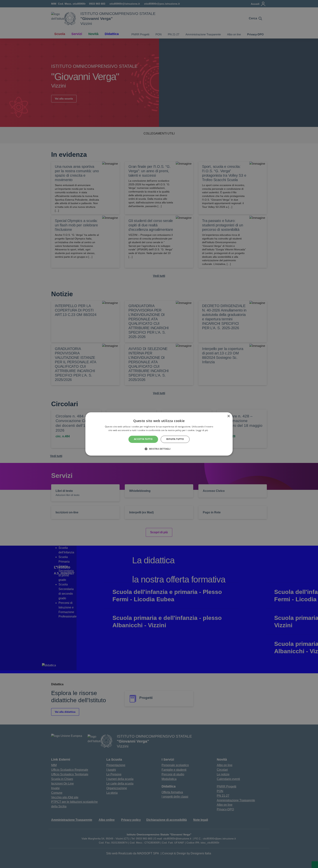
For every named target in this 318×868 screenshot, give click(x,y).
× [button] (228, 416)
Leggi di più (202, 430)
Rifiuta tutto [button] (175, 439)
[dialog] (159, 434)
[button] (158, 449)
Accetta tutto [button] (143, 439)
